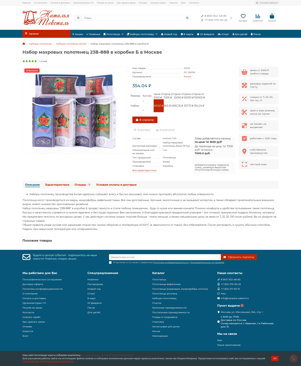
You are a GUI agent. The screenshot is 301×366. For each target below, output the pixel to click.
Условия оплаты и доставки (116, 184)
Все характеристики (144, 170)
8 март (91, 298)
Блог (183, 3)
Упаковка (158, 321)
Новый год (170, 34)
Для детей (240, 34)
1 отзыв (42, 61)
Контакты (194, 3)
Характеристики (57, 184)
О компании (40, 3)
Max (223, 293)
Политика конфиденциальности (42, 288)
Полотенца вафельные (166, 284)
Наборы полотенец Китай (71, 43)
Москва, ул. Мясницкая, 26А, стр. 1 (242, 312)
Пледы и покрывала (164, 317)
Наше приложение (229, 345)
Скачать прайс (158, 3)
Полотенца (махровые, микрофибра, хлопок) (180, 288)
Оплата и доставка (60, 3)
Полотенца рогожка (164, 293)
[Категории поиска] (78, 18)
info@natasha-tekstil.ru (235, 298)
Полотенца (113, 34)
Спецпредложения (102, 273)
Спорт (225, 34)
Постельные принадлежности (171, 312)
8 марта (188, 34)
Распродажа (95, 284)
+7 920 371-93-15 (230, 288)
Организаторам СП (84, 3)
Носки (156, 331)
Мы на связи (227, 334)
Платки (156, 303)
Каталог (158, 273)
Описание (32, 184)
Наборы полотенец (142, 34)
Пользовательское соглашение (42, 279)
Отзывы (143, 3)
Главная (26, 3)
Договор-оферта (32, 284)
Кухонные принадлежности (169, 307)
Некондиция (160, 335)
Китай (187, 76)
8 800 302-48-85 (215, 15)
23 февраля (206, 34)
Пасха (257, 34)
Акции (78, 34)
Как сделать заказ (126, 3)
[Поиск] (187, 18)
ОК (274, 358)
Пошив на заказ (105, 3)
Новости (173, 3)
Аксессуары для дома (166, 326)
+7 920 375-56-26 (215, 20)
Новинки (94, 34)
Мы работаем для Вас (39, 273)
